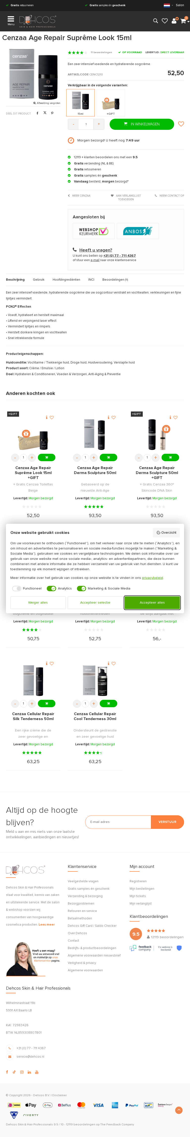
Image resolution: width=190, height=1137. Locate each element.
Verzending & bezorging (85, 896)
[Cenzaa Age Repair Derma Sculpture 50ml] (95, 434)
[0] (183, 21)
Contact (73, 940)
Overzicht (168, 532)
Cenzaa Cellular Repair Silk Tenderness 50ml (33, 716)
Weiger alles (38, 602)
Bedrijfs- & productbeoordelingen (92, 948)
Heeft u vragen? (95, 250)
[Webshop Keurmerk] (95, 231)
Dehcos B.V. (41, 1095)
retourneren (22, 5)
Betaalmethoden (80, 918)
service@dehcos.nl (30, 1056)
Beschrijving (15, 279)
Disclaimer (59, 1095)
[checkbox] (26, 588)
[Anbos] (138, 231)
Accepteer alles (152, 602)
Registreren (138, 881)
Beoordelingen (115, 279)
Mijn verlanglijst (141, 903)
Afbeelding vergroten (48, 103)
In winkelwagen (145, 124)
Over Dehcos (77, 933)
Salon (180, 5)
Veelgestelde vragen (83, 881)
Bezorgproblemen (81, 903)
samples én (107, 5)
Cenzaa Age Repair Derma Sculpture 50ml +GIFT (157, 473)
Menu (11, 24)
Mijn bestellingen (142, 888)
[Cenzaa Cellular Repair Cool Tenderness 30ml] (95, 680)
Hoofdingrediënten (66, 279)
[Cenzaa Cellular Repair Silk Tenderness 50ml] (33, 680)
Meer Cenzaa (80, 195)
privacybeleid (152, 578)
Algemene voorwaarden (85, 970)
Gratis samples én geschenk (89, 888)
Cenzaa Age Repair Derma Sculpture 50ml (95, 470)
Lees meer (47, 924)
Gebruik (39, 279)
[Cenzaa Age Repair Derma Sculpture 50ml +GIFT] (157, 434)
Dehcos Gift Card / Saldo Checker (92, 926)
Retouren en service (82, 911)
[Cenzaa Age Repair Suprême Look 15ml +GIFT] (33, 434)
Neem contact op (171, 195)
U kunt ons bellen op (104, 255)
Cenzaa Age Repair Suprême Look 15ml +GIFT (33, 473)
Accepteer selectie (95, 602)
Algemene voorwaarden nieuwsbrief (94, 955)
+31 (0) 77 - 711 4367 (31, 1048)
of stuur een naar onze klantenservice (104, 260)
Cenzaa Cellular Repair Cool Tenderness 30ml (95, 716)
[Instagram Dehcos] (22, 1072)
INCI (91, 279)
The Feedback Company (117, 1124)
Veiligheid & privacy (82, 963)
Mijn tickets (138, 896)
